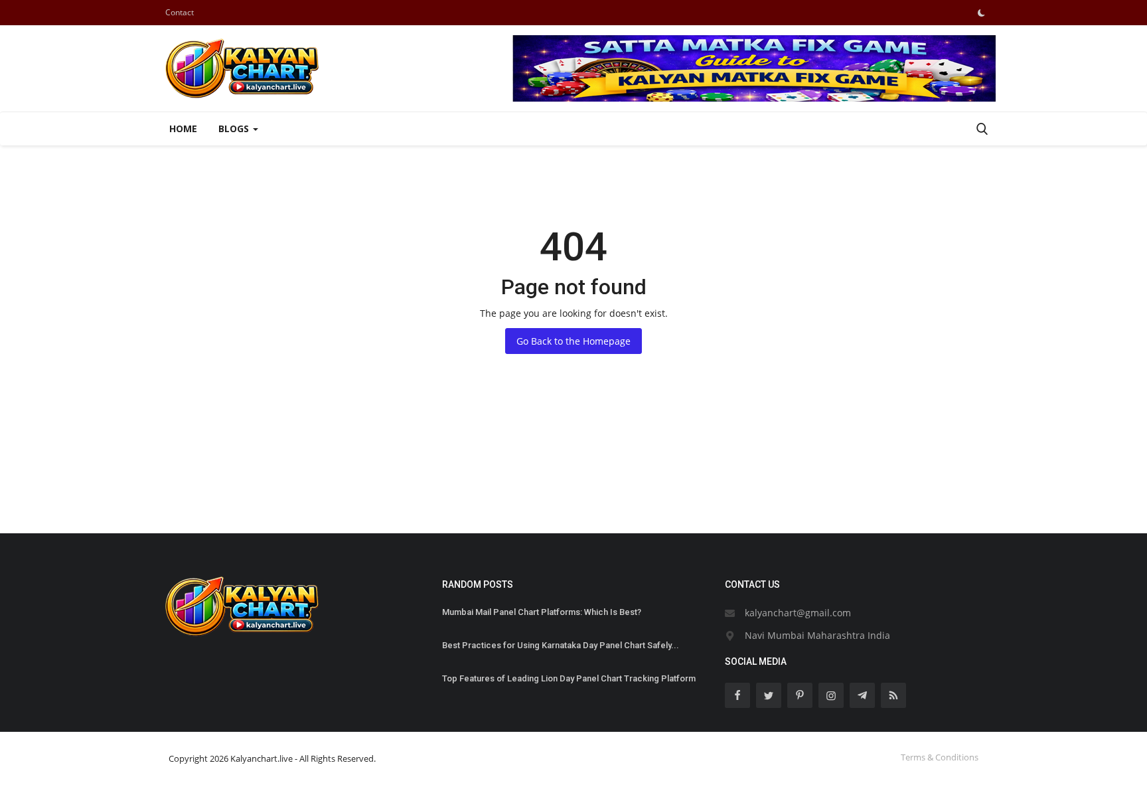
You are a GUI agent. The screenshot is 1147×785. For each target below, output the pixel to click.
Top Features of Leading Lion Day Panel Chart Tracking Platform (569, 678)
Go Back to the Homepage (573, 341)
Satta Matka (185, 485)
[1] (981, 13)
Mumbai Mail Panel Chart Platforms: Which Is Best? (541, 612)
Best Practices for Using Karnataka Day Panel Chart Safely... (560, 645)
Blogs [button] (235, 128)
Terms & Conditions (939, 757)
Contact (179, 12)
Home (183, 128)
